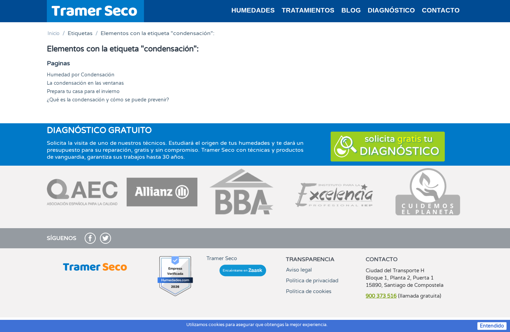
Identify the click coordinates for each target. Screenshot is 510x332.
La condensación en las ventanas (85, 83)
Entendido (492, 326)
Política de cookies (308, 291)
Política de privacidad (312, 280)
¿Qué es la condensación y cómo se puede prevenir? (108, 100)
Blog (351, 10)
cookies (216, 324)
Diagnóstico (391, 10)
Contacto (441, 10)
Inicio (54, 33)
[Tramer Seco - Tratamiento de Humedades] (95, 11)
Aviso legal (299, 270)
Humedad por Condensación (80, 75)
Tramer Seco (221, 258)
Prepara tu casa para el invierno (83, 91)
